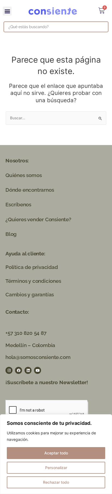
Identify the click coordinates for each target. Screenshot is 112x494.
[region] (56, 454)
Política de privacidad (31, 267)
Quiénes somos (23, 175)
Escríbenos (18, 204)
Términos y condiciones (33, 281)
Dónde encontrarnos (29, 190)
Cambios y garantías (29, 294)
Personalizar (56, 467)
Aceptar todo (56, 453)
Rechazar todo (56, 482)
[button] (7, 11)
